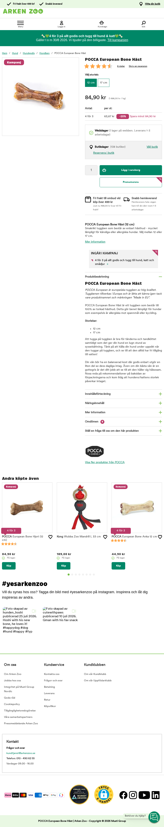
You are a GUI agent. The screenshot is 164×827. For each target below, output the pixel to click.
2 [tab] (72, 575)
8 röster (121, 66)
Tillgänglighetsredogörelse (20, 710)
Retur (47, 700)
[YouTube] (144, 795)
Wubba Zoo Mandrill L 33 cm (79, 536)
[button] (20, 624)
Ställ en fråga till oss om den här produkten (112, 430)
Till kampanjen (117, 40)
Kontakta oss (51, 674)
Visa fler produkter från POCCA (105, 462)
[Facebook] (123, 795)
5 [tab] (83, 575)
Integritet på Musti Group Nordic (19, 689)
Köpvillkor (50, 706)
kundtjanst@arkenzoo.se (20, 753)
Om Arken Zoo (12, 674)
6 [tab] (87, 575)
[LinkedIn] (155, 795)
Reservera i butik (103, 153)
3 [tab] (76, 575)
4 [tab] (79, 575)
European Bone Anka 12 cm (134, 536)
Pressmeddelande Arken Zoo (21, 723)
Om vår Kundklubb (95, 674)
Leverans (49, 693)
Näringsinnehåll (94, 403)
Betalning (49, 687)
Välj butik (152, 147)
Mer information (95, 241)
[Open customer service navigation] (154, 817)
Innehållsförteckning (98, 394)
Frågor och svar (53, 680)
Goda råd (9, 698)
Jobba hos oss (12, 680)
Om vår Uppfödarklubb (98, 680)
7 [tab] (90, 575)
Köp (8, 566)
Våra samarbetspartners (18, 717)
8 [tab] (94, 575)
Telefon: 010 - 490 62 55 (20, 758)
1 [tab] (69, 575)
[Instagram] (133, 795)
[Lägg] (50, 537)
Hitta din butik (152, 4)
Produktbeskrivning (97, 276)
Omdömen (94, 421)
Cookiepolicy (12, 704)
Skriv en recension (138, 66)
